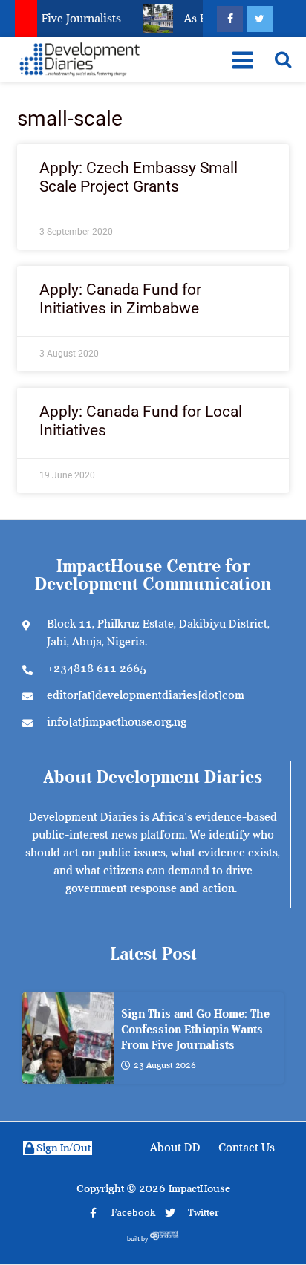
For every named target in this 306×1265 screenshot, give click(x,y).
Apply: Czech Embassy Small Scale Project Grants (138, 177)
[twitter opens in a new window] (260, 19)
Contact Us (246, 1147)
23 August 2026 (165, 1065)
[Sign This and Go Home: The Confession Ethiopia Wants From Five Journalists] (68, 1038)
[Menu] (241, 60)
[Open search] (283, 59)
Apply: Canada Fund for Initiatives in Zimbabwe (120, 299)
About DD (175, 1147)
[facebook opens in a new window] (230, 19)
